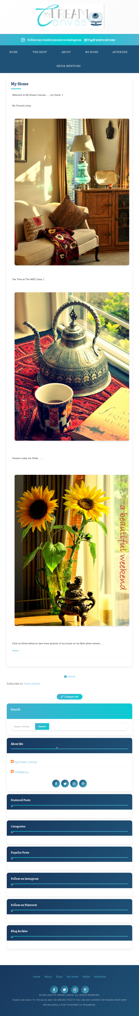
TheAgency (21, 772)
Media (86, 976)
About (66, 52)
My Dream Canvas (25, 762)
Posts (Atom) (32, 683)
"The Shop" (39, 52)
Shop (59, 976)
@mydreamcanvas (99, 40)
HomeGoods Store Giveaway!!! (43, 870)
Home (13, 52)
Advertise (120, 52)
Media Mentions (68, 66)
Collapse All (71, 696)
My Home (91, 52)
